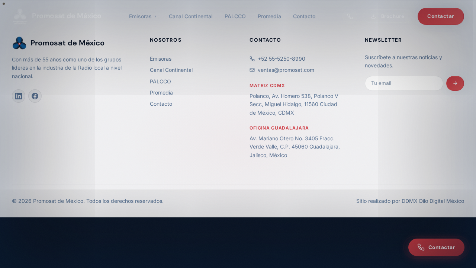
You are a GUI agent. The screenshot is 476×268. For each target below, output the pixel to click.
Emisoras (143, 16)
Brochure (392, 16)
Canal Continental (191, 16)
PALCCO (235, 16)
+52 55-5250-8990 (281, 58)
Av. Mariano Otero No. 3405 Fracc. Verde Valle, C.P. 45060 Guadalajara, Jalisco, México (295, 146)
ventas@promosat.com (286, 70)
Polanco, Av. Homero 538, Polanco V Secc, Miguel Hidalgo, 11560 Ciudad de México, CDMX (294, 104)
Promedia (269, 16)
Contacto (304, 16)
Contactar (440, 16)
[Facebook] (35, 96)
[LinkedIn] (18, 96)
